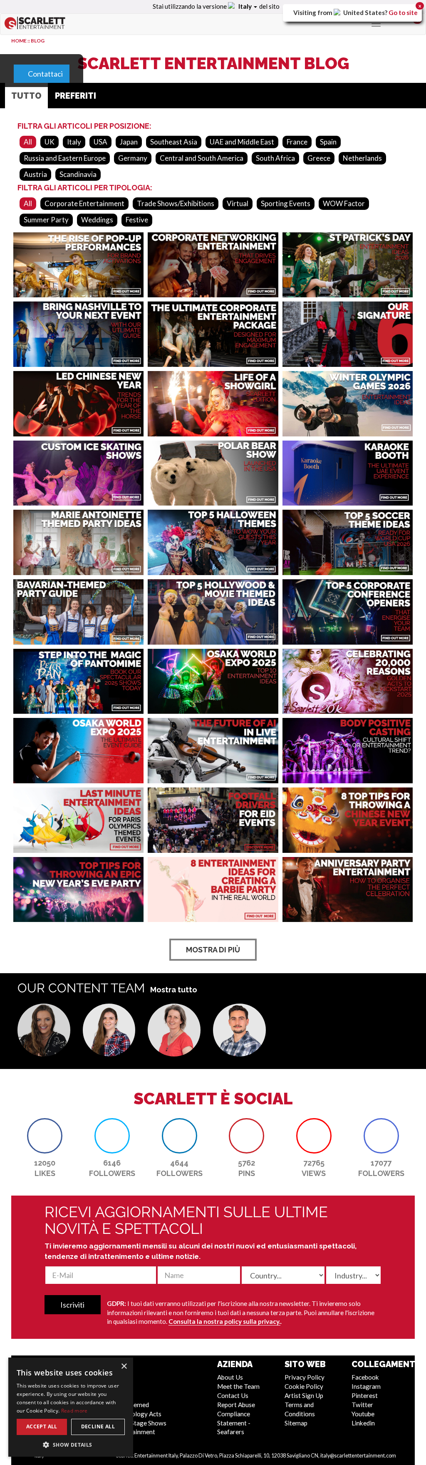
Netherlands (362, 158)
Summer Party (46, 219)
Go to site (403, 12)
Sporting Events (285, 203)
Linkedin (363, 1423)
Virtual (237, 203)
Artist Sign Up (304, 1395)
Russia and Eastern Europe (65, 158)
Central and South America (201, 158)
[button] (44, 1030)
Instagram (366, 1386)
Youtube (363, 1414)
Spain (328, 141)
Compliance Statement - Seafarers (233, 1423)
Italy (74, 141)
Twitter (362, 1404)
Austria (35, 174)
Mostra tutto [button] (173, 989)
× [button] (124, 1366)
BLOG (38, 40)
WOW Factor (344, 203)
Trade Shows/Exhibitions (175, 203)
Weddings (97, 219)
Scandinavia (78, 174)
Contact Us (232, 1395)
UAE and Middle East (242, 141)
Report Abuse (236, 1404)
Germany (132, 158)
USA (100, 141)
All (28, 141)
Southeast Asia (173, 141)
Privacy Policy (304, 1377)
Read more (74, 1410)
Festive (137, 219)
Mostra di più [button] (213, 949)
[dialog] (70, 1407)
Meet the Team (238, 1386)
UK (49, 141)
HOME (19, 40)
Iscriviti (72, 1304)
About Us (230, 1377)
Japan (129, 141)
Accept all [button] (41, 1426)
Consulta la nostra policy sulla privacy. (224, 1321)
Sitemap (296, 1423)
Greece (318, 158)
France (297, 141)
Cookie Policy (304, 1386)
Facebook (365, 1377)
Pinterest (365, 1395)
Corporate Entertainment (84, 203)
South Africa (275, 158)
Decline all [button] (98, 1426)
